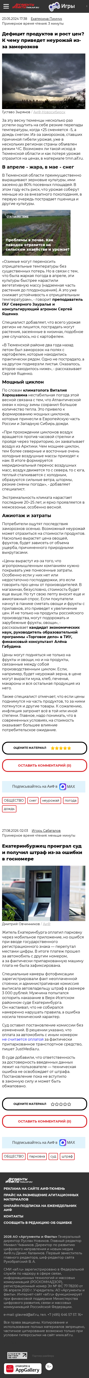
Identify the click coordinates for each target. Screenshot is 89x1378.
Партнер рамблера (43, 1355)
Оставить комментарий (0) (44, 765)
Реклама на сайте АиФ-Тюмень (34, 1189)
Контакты (13, 1216)
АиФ (46, 924)
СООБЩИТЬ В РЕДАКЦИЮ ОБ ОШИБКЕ (38, 1223)
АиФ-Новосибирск (49, 112)
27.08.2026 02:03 (15, 831)
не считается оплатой (23, 1039)
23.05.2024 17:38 (14, 19)
